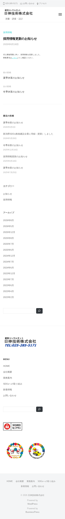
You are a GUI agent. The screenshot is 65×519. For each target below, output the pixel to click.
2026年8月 (8, 220)
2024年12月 (9, 256)
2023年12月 (9, 273)
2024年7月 (8, 262)
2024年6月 (8, 268)
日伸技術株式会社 (36, 495)
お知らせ (7, 194)
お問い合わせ (28, 3)
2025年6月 (8, 250)
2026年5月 (8, 226)
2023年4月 (8, 291)
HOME (6, 366)
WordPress (32, 504)
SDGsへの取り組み (12, 384)
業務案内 (7, 378)
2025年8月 (8, 238)
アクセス (43, 3)
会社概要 (7, 372)
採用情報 (7, 32)
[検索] (39, 311)
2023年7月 (8, 279)
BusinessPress (32, 512)
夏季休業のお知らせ (13, 77)
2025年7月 (8, 244)
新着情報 (7, 389)
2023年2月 (8, 297)
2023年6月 (8, 285)
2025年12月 (9, 232)
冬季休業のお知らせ (13, 91)
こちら (14, 58)
